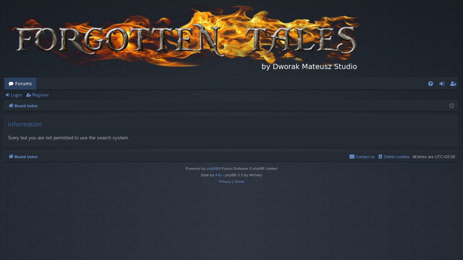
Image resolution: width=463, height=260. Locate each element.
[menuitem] (430, 84)
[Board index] (185, 39)
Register (40, 95)
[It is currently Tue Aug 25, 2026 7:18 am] (451, 106)
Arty (218, 175)
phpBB (212, 168)
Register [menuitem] (455, 85)
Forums (23, 83)
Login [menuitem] (443, 85)
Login (16, 95)
